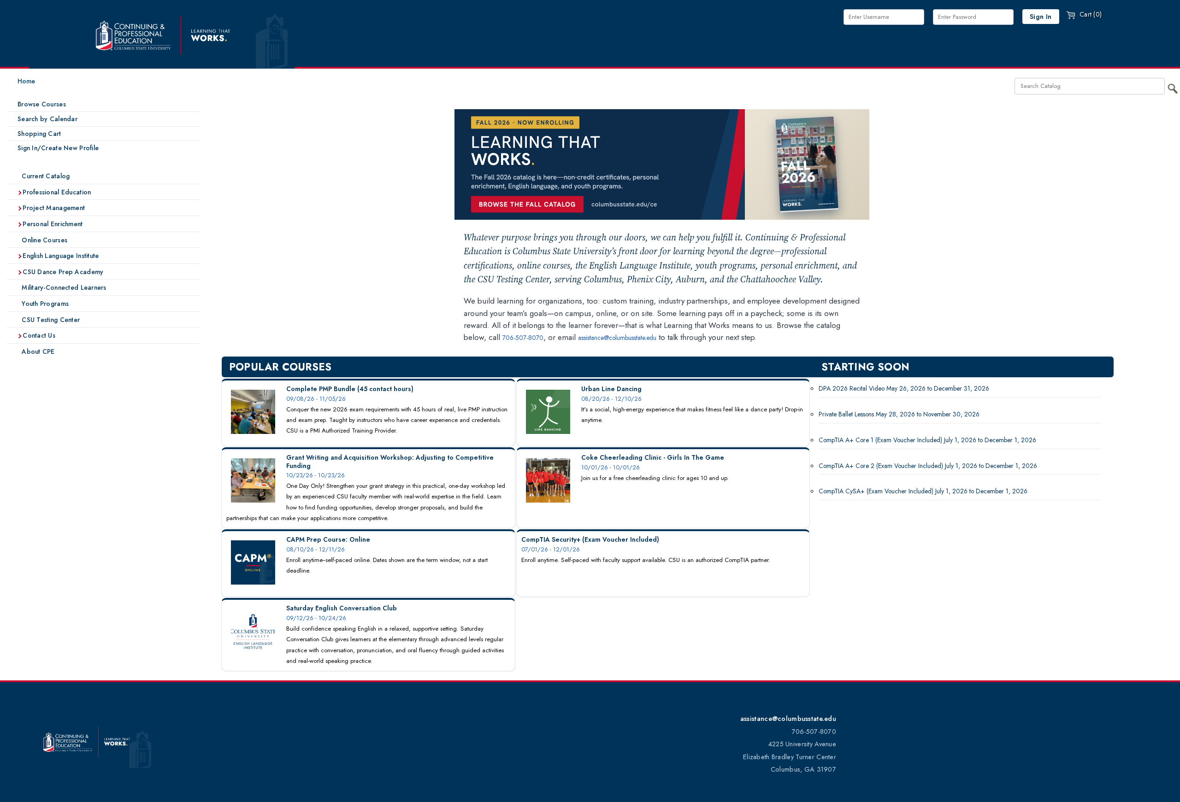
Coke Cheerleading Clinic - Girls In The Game (652, 457)
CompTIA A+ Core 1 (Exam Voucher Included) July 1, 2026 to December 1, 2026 (927, 440)
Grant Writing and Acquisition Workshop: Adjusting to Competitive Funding (390, 461)
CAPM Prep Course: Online (328, 539)
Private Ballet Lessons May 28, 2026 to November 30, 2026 (899, 414)
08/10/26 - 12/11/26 (315, 549)
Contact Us (38, 335)
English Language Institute (60, 255)
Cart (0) (1090, 14)
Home (26, 81)
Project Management (53, 207)
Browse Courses (42, 104)
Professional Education (56, 192)
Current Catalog (45, 176)
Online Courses (43, 240)
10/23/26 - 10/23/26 (315, 475)
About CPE (37, 351)
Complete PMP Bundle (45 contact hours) (349, 388)
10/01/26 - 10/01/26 (610, 467)
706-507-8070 (522, 337)
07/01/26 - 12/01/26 (550, 549)
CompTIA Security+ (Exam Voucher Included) (590, 539)
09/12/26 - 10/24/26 (316, 618)
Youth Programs (44, 303)
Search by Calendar (47, 118)
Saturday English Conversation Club (341, 608)
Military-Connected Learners (63, 287)
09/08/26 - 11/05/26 (316, 398)
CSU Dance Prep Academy (62, 271)
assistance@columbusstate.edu (617, 337)
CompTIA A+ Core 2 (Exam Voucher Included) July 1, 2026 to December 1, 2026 (928, 465)
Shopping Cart (39, 133)
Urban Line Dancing (611, 388)
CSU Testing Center (50, 319)
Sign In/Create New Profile (58, 147)
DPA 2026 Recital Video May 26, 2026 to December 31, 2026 (904, 388)
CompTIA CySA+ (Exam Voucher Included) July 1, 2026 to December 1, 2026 (923, 491)
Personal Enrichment (52, 223)
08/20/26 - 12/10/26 (611, 398)
